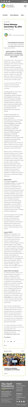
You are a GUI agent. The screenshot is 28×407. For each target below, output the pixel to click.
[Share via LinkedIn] (11, 341)
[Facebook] (4, 1)
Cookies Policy (19, 389)
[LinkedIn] (6, 1)
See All (22, 351)
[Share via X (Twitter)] (7, 341)
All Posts (5, 15)
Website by (18, 404)
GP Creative (23, 404)
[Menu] (25, 6)
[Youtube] (9, 1)
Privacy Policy (19, 387)
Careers (18, 399)
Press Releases (14, 15)
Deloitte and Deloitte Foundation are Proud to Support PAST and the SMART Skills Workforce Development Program (13, 369)
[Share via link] (14, 341)
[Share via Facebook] (4, 341)
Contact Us (18, 395)
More (22, 15)
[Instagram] (2, 1)
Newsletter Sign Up (20, 397)
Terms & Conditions (20, 385)
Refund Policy (19, 390)
